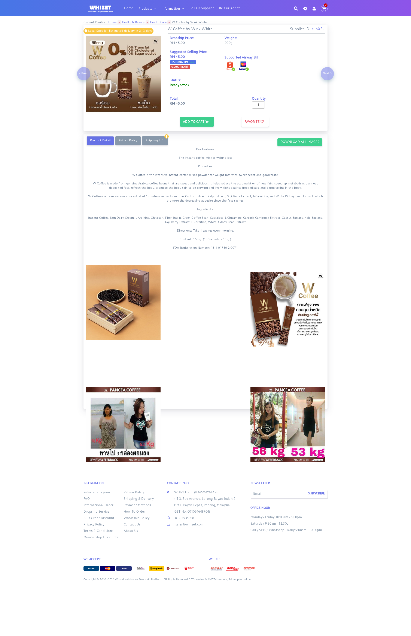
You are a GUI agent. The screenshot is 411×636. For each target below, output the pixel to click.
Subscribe (316, 493)
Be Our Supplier (202, 8)
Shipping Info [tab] (155, 140)
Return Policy (134, 492)
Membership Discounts (100, 537)
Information (171, 8)
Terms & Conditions (98, 531)
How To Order (134, 511)
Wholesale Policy (137, 518)
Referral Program (96, 492)
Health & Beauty (133, 22)
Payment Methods (137, 505)
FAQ (86, 499)
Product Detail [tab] (100, 140)
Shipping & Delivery (139, 499)
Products (145, 8)
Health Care (158, 22)
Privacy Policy (93, 524)
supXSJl (318, 29)
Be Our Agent (229, 8)
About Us (131, 531)
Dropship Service (96, 511)
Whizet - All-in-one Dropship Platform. (139, 579)
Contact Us (132, 524)
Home (128, 8)
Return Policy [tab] (128, 140)
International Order (98, 505)
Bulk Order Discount (99, 518)
